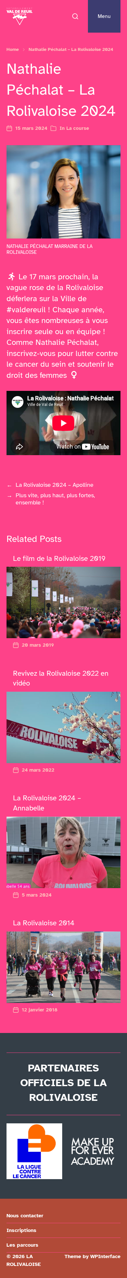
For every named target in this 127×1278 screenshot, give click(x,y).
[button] (75, 16)
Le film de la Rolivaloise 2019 (59, 558)
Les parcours (22, 1245)
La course (77, 128)
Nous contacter (25, 1215)
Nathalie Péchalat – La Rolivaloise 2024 (71, 49)
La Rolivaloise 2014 (44, 922)
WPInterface (105, 1256)
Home (13, 49)
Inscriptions (21, 1230)
